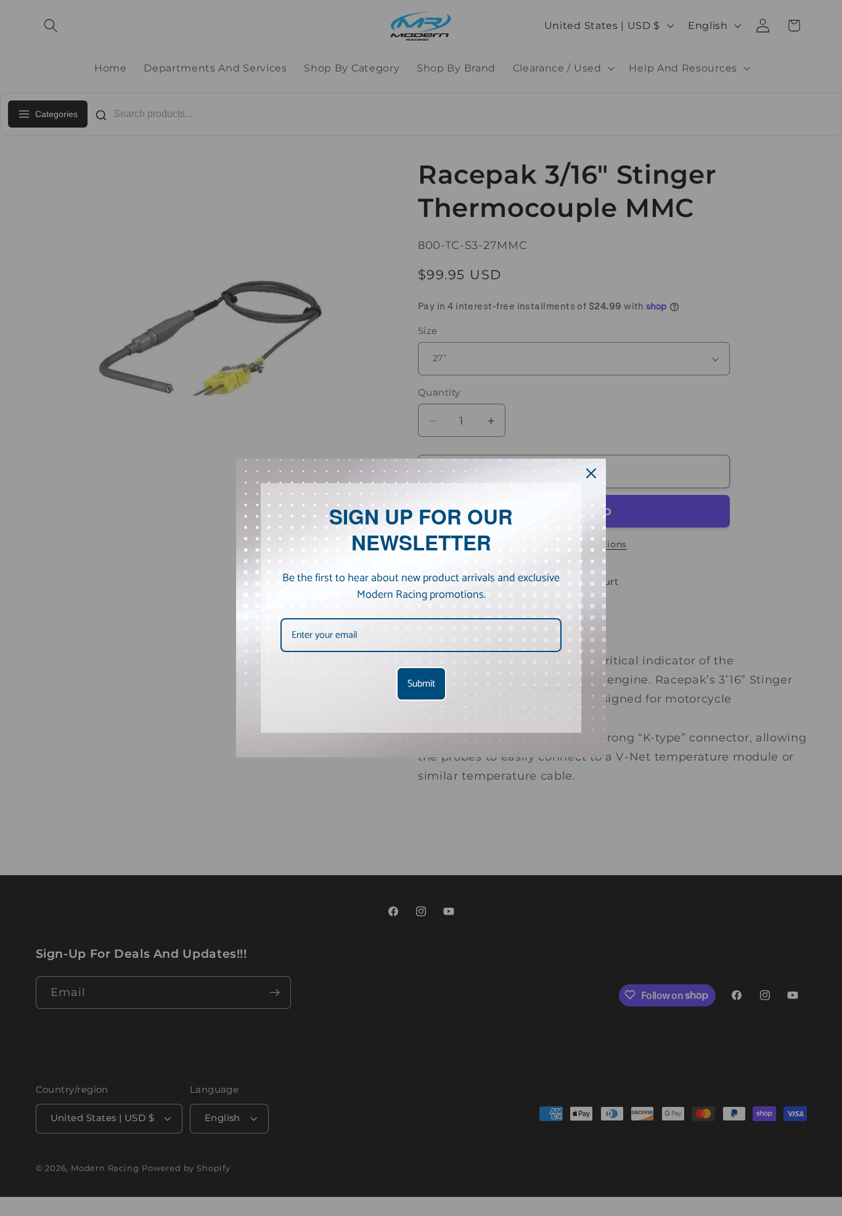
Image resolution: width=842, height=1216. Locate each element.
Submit (421, 683)
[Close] (591, 473)
